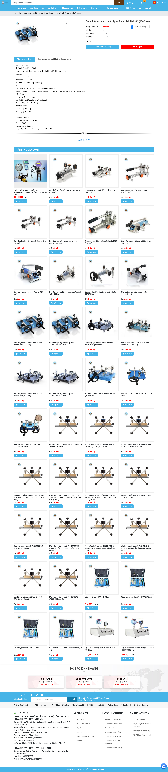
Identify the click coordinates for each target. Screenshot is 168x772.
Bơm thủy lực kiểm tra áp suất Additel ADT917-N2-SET (63, 242)
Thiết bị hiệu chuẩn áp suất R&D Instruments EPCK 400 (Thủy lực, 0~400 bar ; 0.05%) (30, 192)
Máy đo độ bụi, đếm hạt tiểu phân (142, 725)
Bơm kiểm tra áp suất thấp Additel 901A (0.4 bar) (64, 191)
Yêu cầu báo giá (141, 27)
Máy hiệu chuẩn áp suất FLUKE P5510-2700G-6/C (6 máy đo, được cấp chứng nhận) (100, 548)
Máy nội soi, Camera (140, 705)
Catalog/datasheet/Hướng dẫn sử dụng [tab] (54, 59)
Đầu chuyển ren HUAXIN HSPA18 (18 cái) (136, 597)
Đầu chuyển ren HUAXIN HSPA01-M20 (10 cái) (65, 649)
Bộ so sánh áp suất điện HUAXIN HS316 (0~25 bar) (100, 649)
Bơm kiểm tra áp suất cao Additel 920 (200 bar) (30, 293)
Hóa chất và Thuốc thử (141, 731)
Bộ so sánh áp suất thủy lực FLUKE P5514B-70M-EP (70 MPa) (66, 445)
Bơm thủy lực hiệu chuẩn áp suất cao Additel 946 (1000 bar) (99, 344)
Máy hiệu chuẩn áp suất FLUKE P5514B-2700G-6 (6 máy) (136, 496)
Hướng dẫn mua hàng (113, 719)
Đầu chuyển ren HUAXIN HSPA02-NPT (28, 648)
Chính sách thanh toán (113, 724)
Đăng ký (71, 699)
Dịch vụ (79, 732)
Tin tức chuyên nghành (85, 736)
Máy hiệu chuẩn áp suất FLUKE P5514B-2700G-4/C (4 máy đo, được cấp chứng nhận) (29, 497)
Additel (106, 27)
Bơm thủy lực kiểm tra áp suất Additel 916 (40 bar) (30, 242)
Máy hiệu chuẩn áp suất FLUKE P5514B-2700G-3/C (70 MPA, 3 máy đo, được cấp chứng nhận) (65, 497)
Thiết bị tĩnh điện (139, 719)
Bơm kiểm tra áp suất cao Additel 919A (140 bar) (136, 242)
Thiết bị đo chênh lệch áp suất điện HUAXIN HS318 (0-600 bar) (137, 649)
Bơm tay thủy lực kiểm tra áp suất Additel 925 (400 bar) (65, 293)
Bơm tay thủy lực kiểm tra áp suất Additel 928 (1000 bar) (136, 293)
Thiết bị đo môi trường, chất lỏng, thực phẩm (69, 705)
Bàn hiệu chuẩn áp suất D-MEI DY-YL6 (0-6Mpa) (136, 395)
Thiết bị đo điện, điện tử (23, 705)
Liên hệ (79, 740)
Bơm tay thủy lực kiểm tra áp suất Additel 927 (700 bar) (100, 293)
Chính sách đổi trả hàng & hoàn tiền (115, 742)
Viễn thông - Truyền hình (142, 735)
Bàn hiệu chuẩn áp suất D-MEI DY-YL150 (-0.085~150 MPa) (29, 445)
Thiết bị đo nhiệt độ (97, 705)
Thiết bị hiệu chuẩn (46, 13)
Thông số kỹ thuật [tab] (24, 59)
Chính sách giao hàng (113, 736)
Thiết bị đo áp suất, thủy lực (118, 705)
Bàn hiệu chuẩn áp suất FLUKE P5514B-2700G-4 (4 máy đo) (29, 547)
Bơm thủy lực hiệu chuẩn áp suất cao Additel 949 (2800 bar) (135, 344)
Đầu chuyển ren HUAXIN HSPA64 (97, 597)
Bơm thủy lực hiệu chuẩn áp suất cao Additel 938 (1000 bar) (63, 344)
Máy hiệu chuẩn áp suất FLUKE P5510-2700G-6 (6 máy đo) (28, 598)
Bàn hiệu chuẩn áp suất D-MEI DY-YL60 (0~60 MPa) (100, 395)
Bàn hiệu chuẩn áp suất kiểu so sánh (69, 13)
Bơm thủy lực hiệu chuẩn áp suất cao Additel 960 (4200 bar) (63, 395)
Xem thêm (82, 140)
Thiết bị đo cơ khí (41, 705)
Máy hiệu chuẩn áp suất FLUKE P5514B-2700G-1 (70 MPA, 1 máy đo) (136, 445)
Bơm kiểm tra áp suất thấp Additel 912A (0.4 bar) (100, 191)
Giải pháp (80, 728)
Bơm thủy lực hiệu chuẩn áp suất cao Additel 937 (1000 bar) (28, 344)
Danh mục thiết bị (30, 13)
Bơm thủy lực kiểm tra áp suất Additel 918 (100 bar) (101, 242)
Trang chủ (17, 13)
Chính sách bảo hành (113, 732)
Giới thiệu (80, 719)
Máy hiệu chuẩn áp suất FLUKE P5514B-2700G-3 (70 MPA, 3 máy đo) (100, 445)
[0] (142, 2)
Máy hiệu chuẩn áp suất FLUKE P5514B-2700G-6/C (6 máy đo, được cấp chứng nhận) (64, 548)
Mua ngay (137, 47)
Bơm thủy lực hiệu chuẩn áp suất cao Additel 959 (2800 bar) (28, 395)
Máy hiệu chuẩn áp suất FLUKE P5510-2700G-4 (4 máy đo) (63, 598)
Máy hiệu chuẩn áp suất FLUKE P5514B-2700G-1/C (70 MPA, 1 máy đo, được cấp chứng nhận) (100, 497)
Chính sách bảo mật (112, 728)
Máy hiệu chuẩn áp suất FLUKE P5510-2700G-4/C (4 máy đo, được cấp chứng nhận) (136, 548)
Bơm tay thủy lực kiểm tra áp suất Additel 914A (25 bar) (136, 191)
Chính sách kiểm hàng (113, 748)
